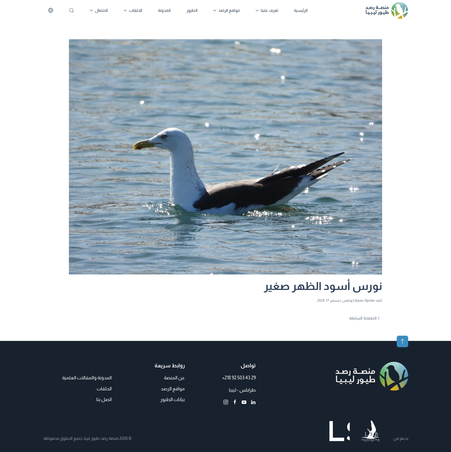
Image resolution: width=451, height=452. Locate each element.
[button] (402, 341)
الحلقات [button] (135, 10)
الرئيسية (301, 10)
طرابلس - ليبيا (242, 390)
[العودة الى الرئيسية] (387, 10)
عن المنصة (174, 377)
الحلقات (104, 388)
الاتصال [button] (101, 10)
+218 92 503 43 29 (239, 377)
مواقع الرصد (173, 388)
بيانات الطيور (172, 399)
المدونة (164, 10)
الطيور (192, 10)
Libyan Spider (364, 300)
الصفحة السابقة (363, 318)
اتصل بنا (104, 399)
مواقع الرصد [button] (229, 10)
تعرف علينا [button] (269, 10)
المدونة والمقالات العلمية (87, 377)
